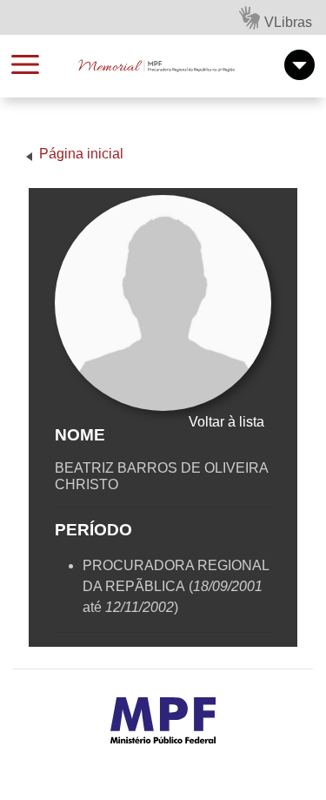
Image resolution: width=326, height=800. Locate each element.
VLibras (288, 22)
